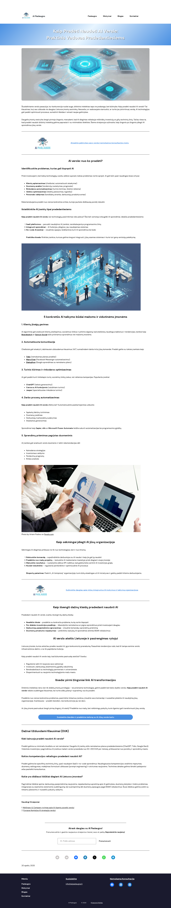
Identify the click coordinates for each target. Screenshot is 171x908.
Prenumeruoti (105, 841)
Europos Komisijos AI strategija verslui (39, 810)
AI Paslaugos (39, 16)
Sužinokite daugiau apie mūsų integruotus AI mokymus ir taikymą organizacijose (102, 590)
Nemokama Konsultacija (122, 878)
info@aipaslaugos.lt (74, 884)
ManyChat (31, 359)
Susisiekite (71, 878)
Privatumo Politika (97, 903)
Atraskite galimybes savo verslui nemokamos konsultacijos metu (100, 143)
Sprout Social (41, 334)
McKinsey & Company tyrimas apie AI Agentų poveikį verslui (48, 807)
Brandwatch (27, 334)
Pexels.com (49, 534)
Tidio (28, 357)
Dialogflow (30, 362)
